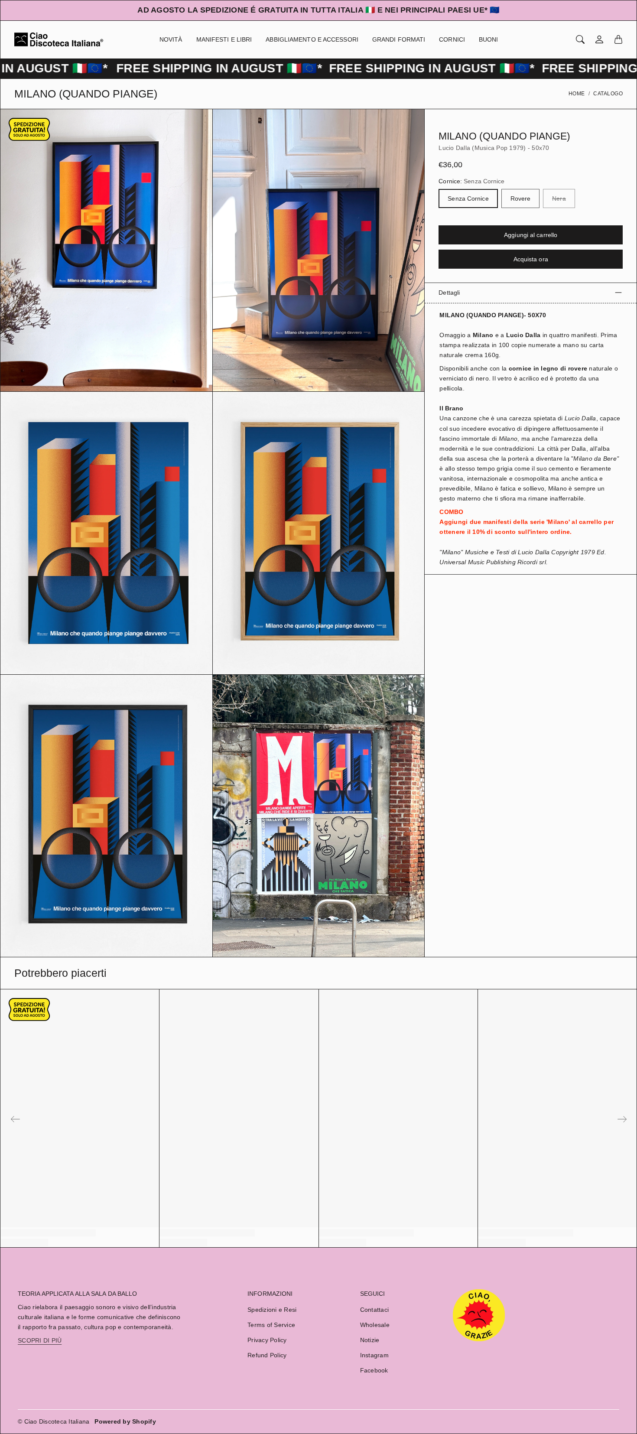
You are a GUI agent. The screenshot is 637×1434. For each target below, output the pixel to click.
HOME (577, 94)
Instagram (374, 1355)
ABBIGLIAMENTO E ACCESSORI (312, 39)
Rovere (520, 198)
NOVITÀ (170, 39)
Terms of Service (271, 1324)
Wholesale (375, 1324)
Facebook (374, 1370)
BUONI (488, 39)
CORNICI (452, 39)
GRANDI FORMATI (398, 39)
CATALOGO (608, 94)
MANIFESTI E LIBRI (224, 39)
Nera (559, 198)
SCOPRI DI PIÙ (40, 1340)
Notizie (370, 1339)
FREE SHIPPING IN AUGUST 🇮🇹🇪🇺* (167, 68)
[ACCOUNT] (599, 39)
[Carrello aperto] (618, 39)
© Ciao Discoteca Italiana (53, 1421)
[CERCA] (580, 39)
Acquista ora (531, 259)
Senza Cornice (468, 198)
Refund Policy (266, 1355)
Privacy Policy (267, 1339)
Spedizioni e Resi (271, 1309)
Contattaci (374, 1309)
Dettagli (449, 292)
